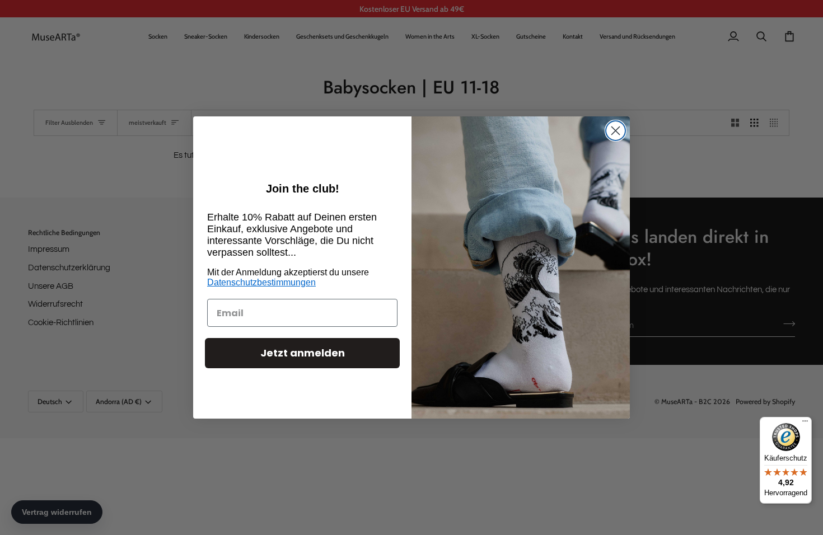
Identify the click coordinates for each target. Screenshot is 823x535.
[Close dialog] (615, 130)
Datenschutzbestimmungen (261, 282)
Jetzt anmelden (302, 353)
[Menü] (805, 423)
